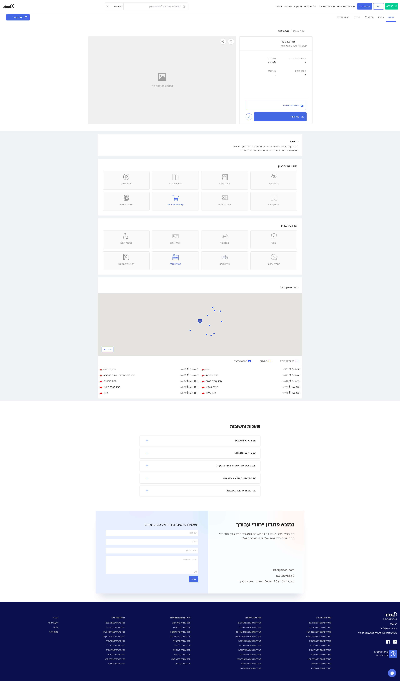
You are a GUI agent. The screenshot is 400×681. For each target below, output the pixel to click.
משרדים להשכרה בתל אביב (249, 622)
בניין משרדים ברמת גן (116, 627)
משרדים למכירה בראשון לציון (319, 632)
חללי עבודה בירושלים (181, 650)
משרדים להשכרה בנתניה (250, 654)
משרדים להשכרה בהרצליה (249, 641)
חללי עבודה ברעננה (182, 645)
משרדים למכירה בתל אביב (320, 622)
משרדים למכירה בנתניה (321, 654)
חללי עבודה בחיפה (182, 663)
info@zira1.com (283, 570)
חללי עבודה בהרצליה (181, 641)
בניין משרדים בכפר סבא (115, 659)
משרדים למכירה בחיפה (321, 663)
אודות (55, 627)
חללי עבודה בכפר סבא (180, 659)
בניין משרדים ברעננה (116, 645)
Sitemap (53, 632)
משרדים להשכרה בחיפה (251, 663)
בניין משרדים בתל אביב (115, 622)
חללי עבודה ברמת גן (181, 627)
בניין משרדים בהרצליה (115, 641)
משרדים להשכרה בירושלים (249, 650)
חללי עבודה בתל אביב (181, 622)
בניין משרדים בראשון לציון (114, 632)
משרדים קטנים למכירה (321, 668)
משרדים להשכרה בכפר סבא (249, 659)
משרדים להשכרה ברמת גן (250, 627)
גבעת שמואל (283, 31)
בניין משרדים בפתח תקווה (114, 636)
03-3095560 (285, 576)
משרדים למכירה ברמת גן (320, 627)
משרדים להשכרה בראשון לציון (248, 632)
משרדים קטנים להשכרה (250, 668)
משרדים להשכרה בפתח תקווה (248, 636)
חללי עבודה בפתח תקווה (180, 636)
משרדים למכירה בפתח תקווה (318, 636)
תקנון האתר (53, 622)
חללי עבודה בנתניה (182, 654)
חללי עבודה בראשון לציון (180, 632)
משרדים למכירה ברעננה (320, 645)
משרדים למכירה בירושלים (320, 650)
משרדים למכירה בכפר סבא (319, 659)
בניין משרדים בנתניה (116, 654)
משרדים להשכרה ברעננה (250, 645)
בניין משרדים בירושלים (115, 650)
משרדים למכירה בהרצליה (320, 641)
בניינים (296, 31)
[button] (209, 325)
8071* (393, 624)
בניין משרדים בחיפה (116, 663)
